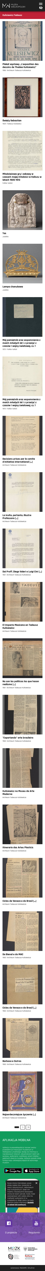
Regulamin (34, 1233)
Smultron (31, 1268)
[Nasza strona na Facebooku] (8, 1223)
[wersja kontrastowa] (40, 8)
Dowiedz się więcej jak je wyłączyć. (20, 1203)
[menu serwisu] (41, 4)
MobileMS (23, 1268)
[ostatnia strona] (28, 1127)
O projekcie (11, 1233)
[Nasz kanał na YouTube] (36, 1223)
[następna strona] (22, 1127)
